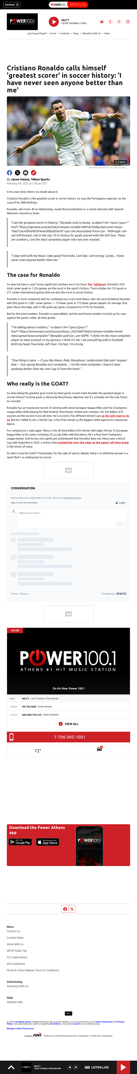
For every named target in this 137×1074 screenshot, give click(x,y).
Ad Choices (55, 1024)
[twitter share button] (17, 172)
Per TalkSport (97, 284)
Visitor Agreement (104, 1022)
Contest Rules (15, 937)
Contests (65, 33)
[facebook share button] (9, 172)
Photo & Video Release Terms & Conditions (33, 970)
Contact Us (13, 931)
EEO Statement (16, 963)
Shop (76, 33)
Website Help (15, 1002)
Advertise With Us (91, 33)
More (107, 33)
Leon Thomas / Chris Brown (74, 23)
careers (77, 1024)
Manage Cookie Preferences (20, 1028)
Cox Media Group (22, 1022)
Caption (120, 162)
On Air (53, 33)
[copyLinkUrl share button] (33, 172)
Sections (10, 4)
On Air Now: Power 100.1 (69, 688)
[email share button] (25, 172)
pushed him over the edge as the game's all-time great (93, 442)
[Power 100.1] (68, 4)
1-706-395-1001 (70, 737)
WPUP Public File (17, 950)
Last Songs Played (36, 33)
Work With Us (15, 944)
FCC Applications (17, 957)
